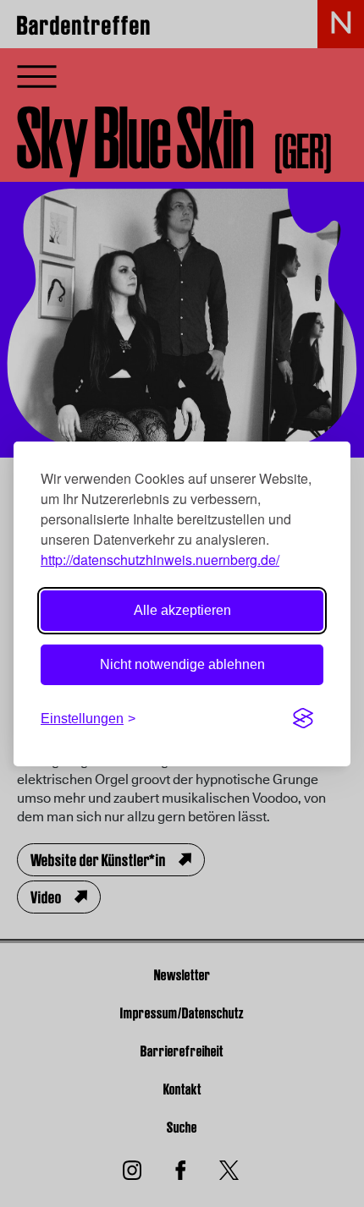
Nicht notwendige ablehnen (182, 664)
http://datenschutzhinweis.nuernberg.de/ (160, 559)
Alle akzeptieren (182, 610)
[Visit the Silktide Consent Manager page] (303, 719)
